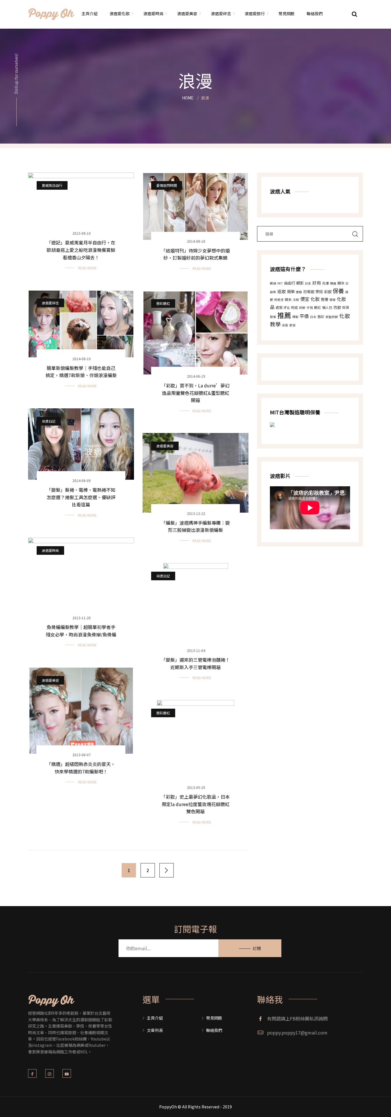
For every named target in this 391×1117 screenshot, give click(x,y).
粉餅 (302, 307)
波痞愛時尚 (50, 550)
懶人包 (327, 307)
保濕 (345, 307)
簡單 (291, 291)
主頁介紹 (155, 1018)
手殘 (310, 307)
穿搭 (319, 291)
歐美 (273, 317)
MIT (280, 283)
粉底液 (279, 299)
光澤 (325, 283)
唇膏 (324, 299)
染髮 (285, 325)
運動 (299, 292)
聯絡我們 (214, 1030)
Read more (87, 267)
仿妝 (337, 307)
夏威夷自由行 (52, 185)
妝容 (292, 325)
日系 (308, 283)
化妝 (315, 298)
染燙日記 (49, 421)
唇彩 (320, 316)
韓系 (288, 299)
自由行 (289, 283)
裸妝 (295, 317)
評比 (287, 307)
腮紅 (317, 307)
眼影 (300, 283)
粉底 (294, 307)
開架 (340, 283)
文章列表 (155, 1030)
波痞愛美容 (164, 445)
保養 (338, 291)
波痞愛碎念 (50, 302)
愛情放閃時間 (166, 185)
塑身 (332, 299)
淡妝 (296, 299)
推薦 (284, 315)
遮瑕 (279, 307)
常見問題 (214, 1018)
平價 (304, 316)
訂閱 (257, 948)
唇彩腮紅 (163, 303)
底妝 (281, 291)
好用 (316, 283)
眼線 (273, 283)
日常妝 (308, 291)
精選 (333, 283)
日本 (313, 317)
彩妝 (327, 291)
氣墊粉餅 (331, 317)
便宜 (304, 298)
